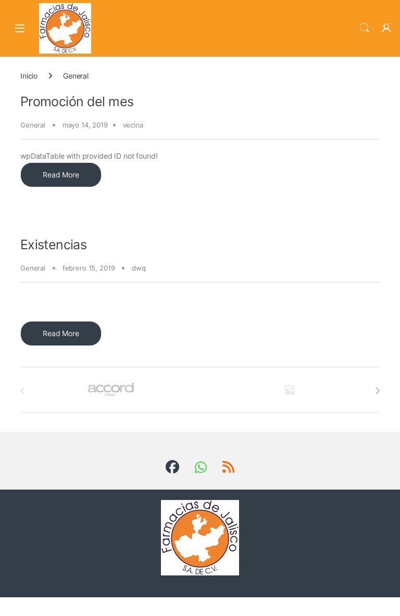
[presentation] (377, 390)
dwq (139, 268)
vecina (133, 125)
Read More (61, 174)
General (32, 125)
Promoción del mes (76, 101)
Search (364, 28)
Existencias (53, 244)
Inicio (29, 75)
